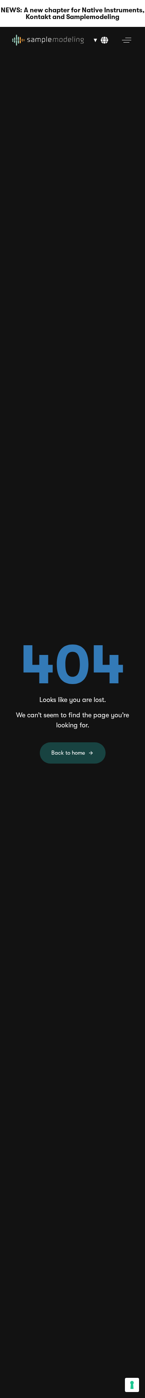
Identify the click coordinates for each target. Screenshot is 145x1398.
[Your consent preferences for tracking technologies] (132, 1385)
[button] (101, 40)
